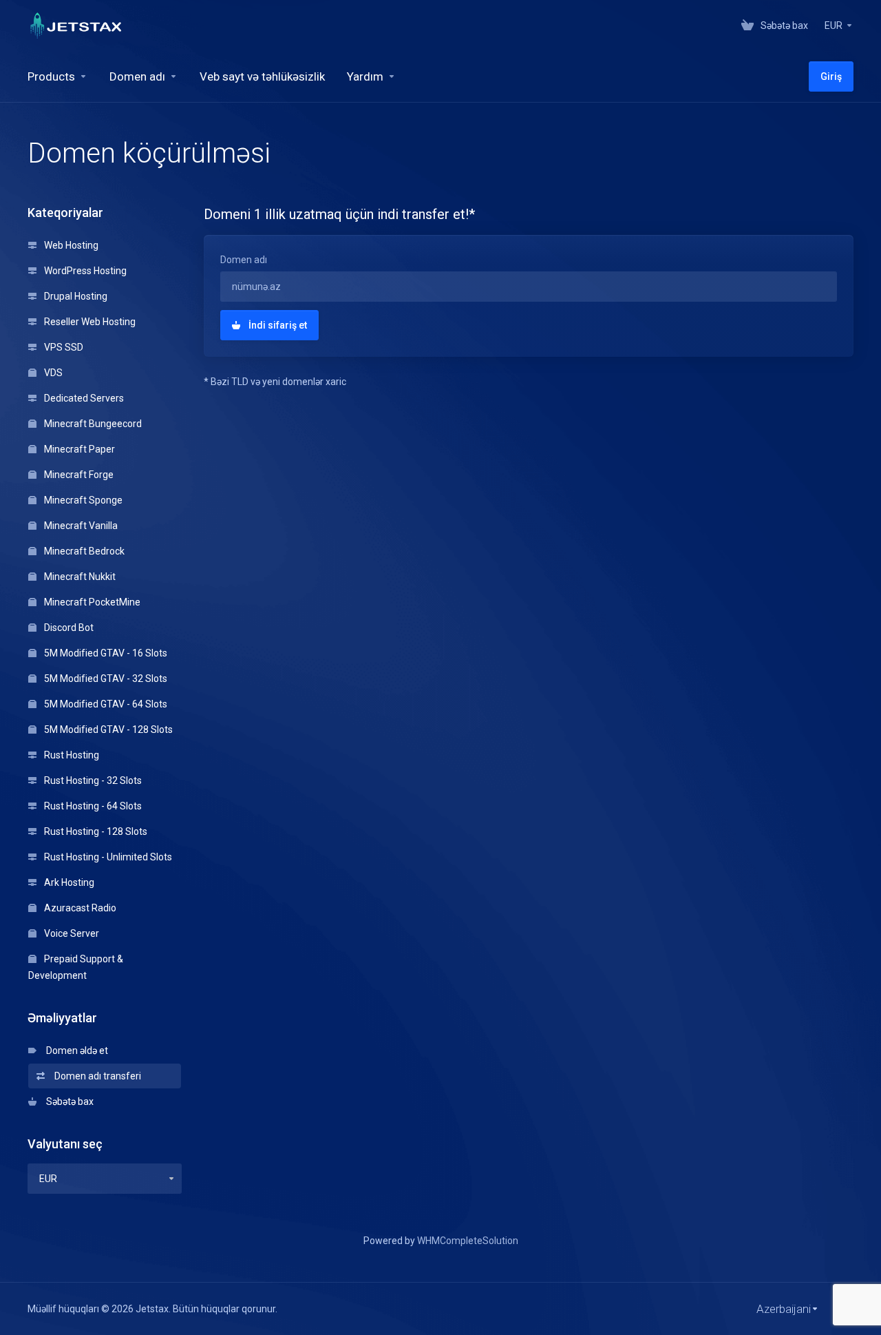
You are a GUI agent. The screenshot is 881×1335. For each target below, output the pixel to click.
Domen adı (243, 259)
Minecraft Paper (78, 449)
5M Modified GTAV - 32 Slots (104, 678)
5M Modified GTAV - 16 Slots (104, 653)
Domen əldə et (75, 1050)
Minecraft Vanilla (80, 525)
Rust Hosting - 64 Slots (92, 805)
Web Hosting (70, 245)
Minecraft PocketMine (91, 602)
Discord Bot (68, 627)
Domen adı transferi (95, 1076)
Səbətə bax (68, 1101)
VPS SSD (62, 347)
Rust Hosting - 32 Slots (92, 780)
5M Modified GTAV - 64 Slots (104, 704)
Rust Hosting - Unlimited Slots (107, 856)
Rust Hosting (70, 754)
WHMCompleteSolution (467, 1240)
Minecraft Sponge (82, 500)
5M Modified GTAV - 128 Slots (107, 729)
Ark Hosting (68, 882)
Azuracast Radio (79, 907)
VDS (52, 372)
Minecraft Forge (78, 474)
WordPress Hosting (84, 270)
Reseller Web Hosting (89, 321)
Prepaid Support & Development (75, 967)
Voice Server (70, 933)
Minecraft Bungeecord (92, 423)
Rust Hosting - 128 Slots (94, 831)
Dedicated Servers (83, 398)
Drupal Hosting (74, 296)
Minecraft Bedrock (83, 551)
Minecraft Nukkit (79, 576)
